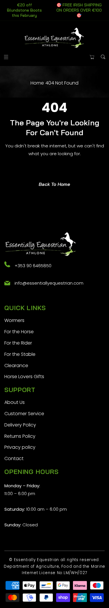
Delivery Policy (20, 425)
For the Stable (19, 354)
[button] (6, 57)
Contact (14, 458)
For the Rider (18, 343)
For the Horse (19, 331)
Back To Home (54, 184)
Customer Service (24, 413)
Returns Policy (19, 436)
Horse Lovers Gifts (24, 376)
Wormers (14, 320)
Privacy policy (19, 447)
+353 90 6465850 (33, 266)
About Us (14, 402)
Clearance (16, 365)
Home (37, 83)
